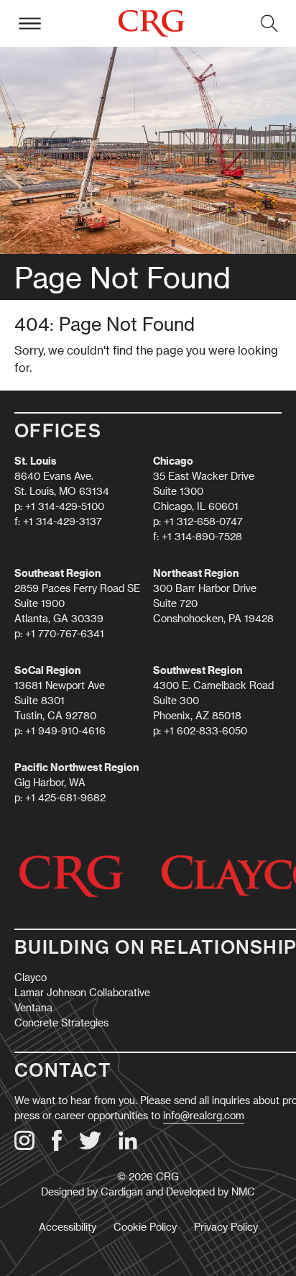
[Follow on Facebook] (57, 1147)
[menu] (29, 23)
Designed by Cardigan (92, 1191)
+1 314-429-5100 (64, 506)
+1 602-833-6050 (205, 730)
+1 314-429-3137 (62, 521)
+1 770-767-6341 (64, 633)
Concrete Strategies (61, 1022)
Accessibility (67, 1227)
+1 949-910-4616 (65, 730)
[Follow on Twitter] (90, 1145)
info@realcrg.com (203, 1115)
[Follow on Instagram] (24, 1146)
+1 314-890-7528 (202, 536)
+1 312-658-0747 (203, 521)
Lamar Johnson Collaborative (82, 992)
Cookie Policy (145, 1227)
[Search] (269, 23)
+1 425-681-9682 (65, 797)
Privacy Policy (226, 1227)
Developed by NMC (210, 1191)
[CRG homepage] (151, 23)
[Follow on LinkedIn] (128, 1146)
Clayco (30, 977)
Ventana (33, 1007)
